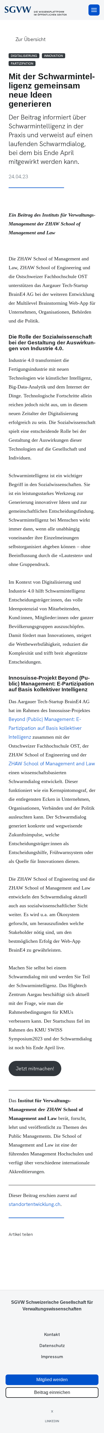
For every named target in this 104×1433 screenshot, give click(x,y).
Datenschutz (52, 1345)
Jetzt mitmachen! (35, 1068)
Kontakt (52, 1334)
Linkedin (52, 1421)
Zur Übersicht (30, 39)
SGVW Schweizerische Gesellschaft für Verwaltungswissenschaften (52, 1305)
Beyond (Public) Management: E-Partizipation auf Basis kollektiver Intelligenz (45, 728)
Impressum (52, 1357)
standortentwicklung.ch (34, 1204)
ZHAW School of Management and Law (52, 763)
